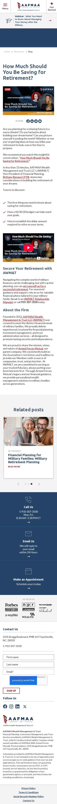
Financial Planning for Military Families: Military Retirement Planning (27, 458)
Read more (14, 466)
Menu (5, 8)
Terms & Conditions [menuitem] (29, 792)
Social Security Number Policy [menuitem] (28, 796)
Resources (19, 51)
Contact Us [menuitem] (28, 800)
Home (7, 51)
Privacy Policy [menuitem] (28, 788)
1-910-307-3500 (28, 511)
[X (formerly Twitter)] (25, 706)
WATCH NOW (49, 20)
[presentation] (18, 484)
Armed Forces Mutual (30, 348)
